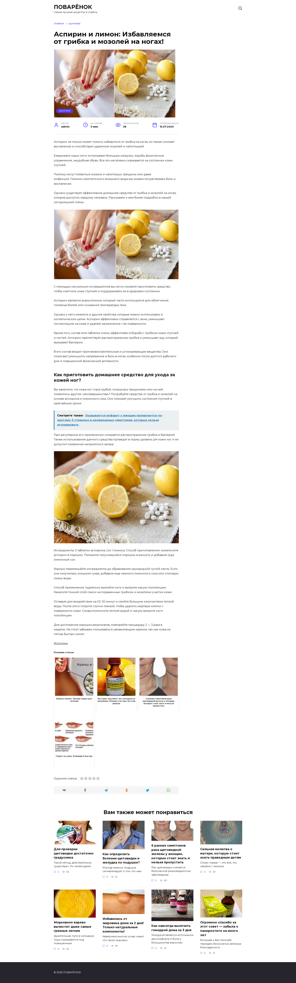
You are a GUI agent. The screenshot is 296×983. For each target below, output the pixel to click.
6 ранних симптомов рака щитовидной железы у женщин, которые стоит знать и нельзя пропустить (170, 854)
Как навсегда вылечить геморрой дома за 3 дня (171, 928)
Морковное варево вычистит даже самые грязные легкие (72, 927)
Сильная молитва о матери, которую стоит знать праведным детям (220, 853)
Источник (61, 643)
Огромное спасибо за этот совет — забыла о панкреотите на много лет (219, 928)
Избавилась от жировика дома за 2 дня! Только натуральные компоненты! (123, 925)
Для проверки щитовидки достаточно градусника (74, 853)
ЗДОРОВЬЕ (64, 111)
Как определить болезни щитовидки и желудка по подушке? (121, 858)
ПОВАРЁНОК (73, 7)
